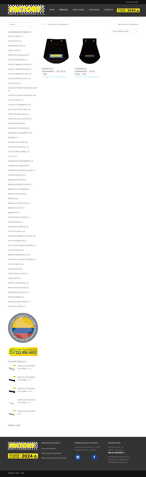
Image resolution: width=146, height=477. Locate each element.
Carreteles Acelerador (17, 55)
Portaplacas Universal (17, 227)
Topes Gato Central (15, 306)
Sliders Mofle (13, 278)
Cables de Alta (13, 50)
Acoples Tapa (13, 41)
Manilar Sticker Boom (16, 194)
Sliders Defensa (14, 269)
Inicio (43, 24)
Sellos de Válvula (14, 264)
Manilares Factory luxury (18, 203)
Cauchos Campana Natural (18, 69)
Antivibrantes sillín (15, 46)
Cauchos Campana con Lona (18, 64)
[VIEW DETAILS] (56, 51)
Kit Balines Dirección (15, 175)
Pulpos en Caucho (14, 250)
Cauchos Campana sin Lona (18, 74)
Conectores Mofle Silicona (18, 119)
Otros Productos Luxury (17, 217)
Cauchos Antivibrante (16, 60)
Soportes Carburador (16, 283)
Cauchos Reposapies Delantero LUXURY (22, 88)
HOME (51, 10)
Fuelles (11, 156)
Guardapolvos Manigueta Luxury (20, 170)
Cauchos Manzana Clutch (17, 79)
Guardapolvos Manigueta (17, 166)
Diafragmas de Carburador (18, 133)
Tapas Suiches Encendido (17, 288)
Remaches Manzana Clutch (18, 255)
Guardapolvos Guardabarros (19, 161)
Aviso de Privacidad (132, 2)
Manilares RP (13, 213)
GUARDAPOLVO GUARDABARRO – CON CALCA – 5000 (53, 71)
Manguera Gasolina (15, 180)
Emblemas (11, 138)
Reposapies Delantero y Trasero (20, 259)
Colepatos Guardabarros (18, 105)
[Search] (35, 24)
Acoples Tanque (14, 36)
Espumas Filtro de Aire (16, 142)
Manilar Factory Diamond (17, 189)
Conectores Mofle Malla (17, 114)
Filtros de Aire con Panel (17, 152)
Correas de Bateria (15, 123)
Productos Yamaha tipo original (20, 236)
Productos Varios (15, 231)
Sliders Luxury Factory (16, 274)
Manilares (12, 198)
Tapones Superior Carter (17, 302)
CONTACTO (108, 10)
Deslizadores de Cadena (17, 128)
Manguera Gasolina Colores (18, 184)
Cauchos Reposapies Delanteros (20, 95)
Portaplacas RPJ (14, 222)
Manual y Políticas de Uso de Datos (54, 458)
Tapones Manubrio (15, 297)
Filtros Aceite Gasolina (16, 147)
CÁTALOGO (63, 10)
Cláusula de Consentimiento (51, 453)
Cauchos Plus (13, 83)
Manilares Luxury (14, 208)
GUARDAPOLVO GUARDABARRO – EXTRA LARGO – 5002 (85, 71)
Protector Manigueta (16, 241)
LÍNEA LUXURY (78, 10)
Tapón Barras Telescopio (17, 292)
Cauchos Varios (14, 100)
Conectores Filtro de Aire (17, 109)
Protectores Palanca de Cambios (20, 245)
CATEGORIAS (94, 10)
